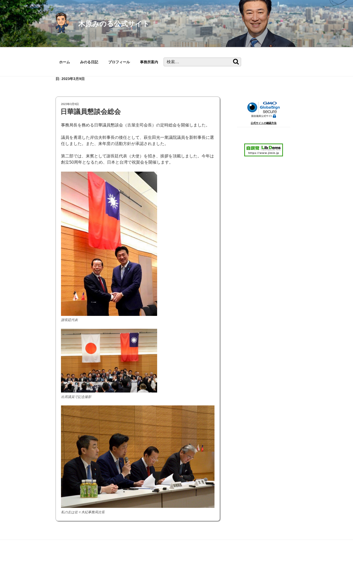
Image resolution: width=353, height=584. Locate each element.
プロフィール (119, 62)
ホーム (64, 62)
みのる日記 (89, 62)
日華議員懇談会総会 (90, 111)
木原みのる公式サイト (114, 24)
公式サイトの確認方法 (264, 123)
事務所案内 (149, 62)
